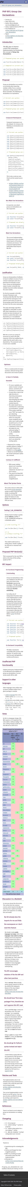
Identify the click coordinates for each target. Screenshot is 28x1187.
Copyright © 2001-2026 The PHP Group (11, 1181)
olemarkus (6, 843)
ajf (3, 749)
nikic (4, 840)
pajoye (5, 845)
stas (4, 876)
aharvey (5, 746)
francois (5, 779)
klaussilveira (6, 810)
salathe (5, 868)
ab (3, 743)
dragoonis (6, 774)
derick (5, 766)
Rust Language (11, 695)
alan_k (5, 751)
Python (9, 704)
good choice (9, 1071)
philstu (5, 853)
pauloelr (5, 848)
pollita (4, 856)
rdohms (5, 861)
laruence (5, 815)
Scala (8, 700)
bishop (5, 754)
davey (4, 764)
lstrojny (5, 825)
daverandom (6, 761)
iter (13, 614)
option (19, 450)
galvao (5, 784)
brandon (5, 756)
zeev (4, 889)
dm (4, 771)
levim (4, 822)
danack (5, 759)
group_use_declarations (15, 5)
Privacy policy (17, 1185)
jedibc (4, 800)
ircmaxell (5, 794)
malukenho (6, 828)
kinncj (4, 807)
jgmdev (5, 802)
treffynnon (6, 881)
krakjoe (5, 812)
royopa (5, 866)
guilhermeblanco (7, 787)
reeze (4, 863)
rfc (6, 5)
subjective (6, 879)
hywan (5, 789)
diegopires (6, 769)
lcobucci (5, 817)
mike (4, 838)
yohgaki (5, 886)
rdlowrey (5, 858)
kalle (4, 805)
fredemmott (6, 782)
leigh (4, 820)
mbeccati (5, 833)
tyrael (4, 884)
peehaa (5, 851)
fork (15, 1094)
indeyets (5, 792)
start (3, 5)
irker (4, 797)
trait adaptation (17, 489)
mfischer (5, 835)
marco (5, 830)
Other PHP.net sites (6, 1185)
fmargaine (6, 777)
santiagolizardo (7, 871)
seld (4, 874)
